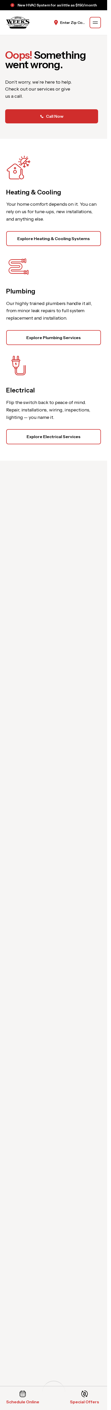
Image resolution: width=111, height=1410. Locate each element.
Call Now (55, 116)
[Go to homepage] (17, 22)
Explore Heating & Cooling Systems (53, 238)
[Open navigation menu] (95, 22)
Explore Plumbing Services (53, 337)
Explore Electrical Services (54, 436)
